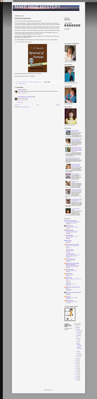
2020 (77, 360)
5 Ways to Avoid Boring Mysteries (72, 301)
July (78, 339)
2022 (77, 329)
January (78, 356)
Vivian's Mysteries (69, 300)
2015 (77, 368)
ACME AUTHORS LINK (70, 259)
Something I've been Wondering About (75, 131)
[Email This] (44, 82)
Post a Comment (20, 102)
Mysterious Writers (70, 249)
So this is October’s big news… (71, 284)
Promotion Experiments (22, 83)
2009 (77, 378)
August (78, 338)
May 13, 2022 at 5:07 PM (22, 92)
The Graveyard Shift (70, 253)
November (79, 332)
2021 (77, 358)
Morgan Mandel (21, 89)
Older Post (58, 104)
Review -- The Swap (69, 274)
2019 (77, 361)
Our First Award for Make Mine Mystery (73, 157)
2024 (77, 325)
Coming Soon (68, 293)
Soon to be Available (75, 173)
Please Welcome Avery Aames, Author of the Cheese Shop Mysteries (76, 165)
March (78, 353)
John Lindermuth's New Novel (71, 270)
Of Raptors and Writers (79, 345)
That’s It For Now (69, 241)
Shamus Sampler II (69, 289)
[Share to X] (47, 82)
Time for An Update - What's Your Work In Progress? (76, 139)
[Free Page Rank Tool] (67, 19)
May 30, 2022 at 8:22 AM (22, 100)
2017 (77, 365)
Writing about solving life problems (72, 297)
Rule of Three (68, 240)
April (78, 351)
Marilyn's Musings (69, 230)
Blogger (50, 389)
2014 (77, 369)
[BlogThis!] (45, 82)
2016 (77, 366)
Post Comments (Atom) (24, 106)
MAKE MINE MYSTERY (37, 6)
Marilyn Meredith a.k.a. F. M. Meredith (25, 96)
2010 (77, 376)
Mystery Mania (69, 277)
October (78, 333)
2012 (77, 373)
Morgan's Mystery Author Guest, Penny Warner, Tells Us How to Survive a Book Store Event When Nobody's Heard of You (76, 149)
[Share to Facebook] (48, 82)
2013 (77, 371)
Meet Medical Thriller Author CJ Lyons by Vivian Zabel (76, 190)
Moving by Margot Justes (70, 260)
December (79, 330)
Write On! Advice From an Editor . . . (73, 244)
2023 (77, 327)
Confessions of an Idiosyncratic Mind (73, 292)
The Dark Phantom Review (71, 220)
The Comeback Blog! (69, 250)
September (79, 335)
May (78, 343)
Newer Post (17, 104)
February (78, 354)
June (78, 341)
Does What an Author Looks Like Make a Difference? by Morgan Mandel (76, 200)
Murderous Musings (70, 269)
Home (38, 104)
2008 (77, 379)
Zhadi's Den (68, 283)
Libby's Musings (69, 273)
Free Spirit (68, 296)
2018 (77, 363)
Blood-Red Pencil (69, 225)
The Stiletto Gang (69, 235)
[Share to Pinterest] (49, 82)
